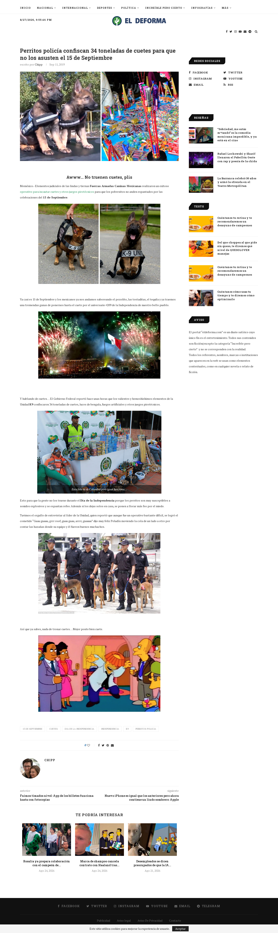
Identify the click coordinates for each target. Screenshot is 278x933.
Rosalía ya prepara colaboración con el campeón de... (46, 863)
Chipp (39, 64)
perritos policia (146, 728)
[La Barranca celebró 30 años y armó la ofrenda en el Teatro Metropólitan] (201, 184)
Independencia (110, 728)
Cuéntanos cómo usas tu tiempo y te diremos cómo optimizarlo (235, 295)
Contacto (175, 920)
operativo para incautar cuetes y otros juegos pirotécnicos (57, 192)
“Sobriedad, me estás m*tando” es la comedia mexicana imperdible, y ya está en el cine (237, 134)
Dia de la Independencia (79, 728)
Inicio (25, 7)
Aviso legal (124, 920)
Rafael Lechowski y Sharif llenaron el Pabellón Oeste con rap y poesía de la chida (237, 157)
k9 (127, 728)
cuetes (53, 728)
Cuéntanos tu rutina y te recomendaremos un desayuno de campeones (234, 221)
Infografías (202, 7)
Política (128, 7)
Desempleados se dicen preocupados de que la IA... (152, 863)
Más (225, 7)
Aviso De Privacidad (150, 920)
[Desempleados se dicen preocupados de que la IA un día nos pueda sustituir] (152, 839)
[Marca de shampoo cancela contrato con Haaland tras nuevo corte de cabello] (99, 839)
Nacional (45, 7)
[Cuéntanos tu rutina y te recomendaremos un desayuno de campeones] (201, 224)
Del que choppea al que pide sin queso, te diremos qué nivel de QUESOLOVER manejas (237, 248)
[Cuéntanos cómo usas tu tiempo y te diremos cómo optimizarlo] (201, 298)
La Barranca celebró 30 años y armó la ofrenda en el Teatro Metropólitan (236, 181)
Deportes (104, 7)
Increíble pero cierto (163, 7)
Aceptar (180, 929)
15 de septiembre (32, 728)
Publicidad (103, 920)
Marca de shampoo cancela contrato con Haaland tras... (99, 863)
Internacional (75, 7)
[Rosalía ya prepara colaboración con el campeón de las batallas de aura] (46, 839)
